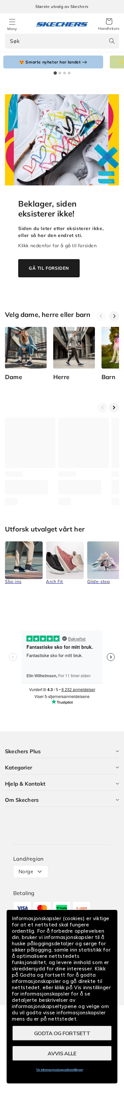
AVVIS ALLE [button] (62, 1053)
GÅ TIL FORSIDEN (49, 268)
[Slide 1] (55, 73)
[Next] (114, 316)
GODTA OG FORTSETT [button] (62, 1033)
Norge (26, 871)
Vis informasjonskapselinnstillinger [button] (59, 1070)
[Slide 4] (69, 73)
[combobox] (62, 41)
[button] (109, 24)
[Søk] (111, 41)
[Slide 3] (64, 73)
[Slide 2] (60, 73)
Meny (12, 28)
